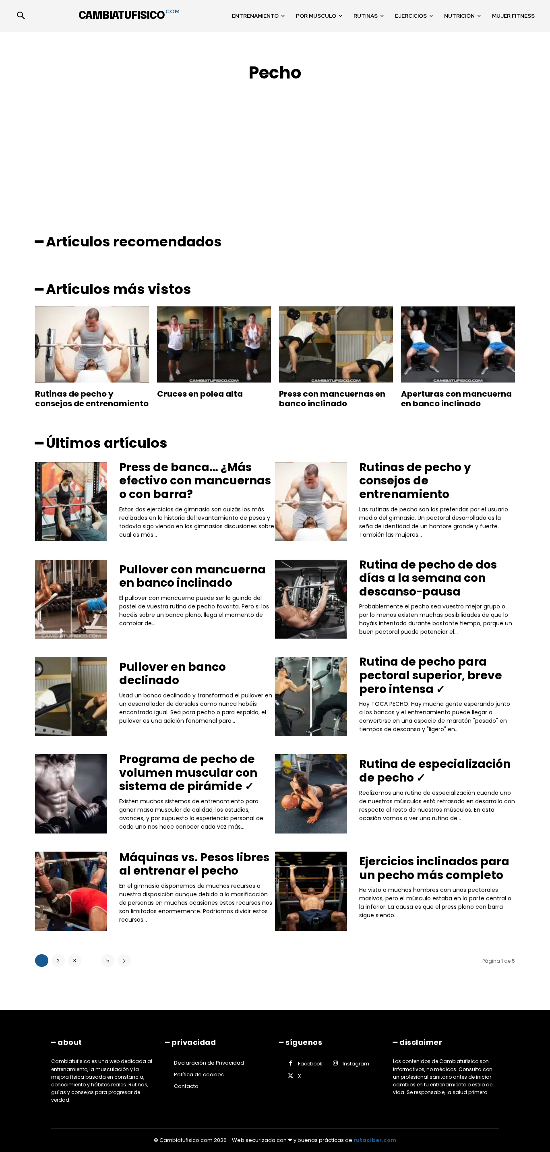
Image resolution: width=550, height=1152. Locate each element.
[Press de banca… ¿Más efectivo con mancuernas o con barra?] (71, 502)
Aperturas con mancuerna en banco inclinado (456, 398)
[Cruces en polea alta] (214, 344)
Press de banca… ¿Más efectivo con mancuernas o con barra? (195, 480)
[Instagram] (335, 1064)
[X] (290, 1076)
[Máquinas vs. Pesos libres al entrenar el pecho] (71, 891)
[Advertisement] (275, 149)
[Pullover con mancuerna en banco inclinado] (71, 599)
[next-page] (124, 960)
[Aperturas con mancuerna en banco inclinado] (458, 344)
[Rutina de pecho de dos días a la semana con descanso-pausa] (311, 599)
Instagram (356, 1063)
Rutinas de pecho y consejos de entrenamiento (92, 398)
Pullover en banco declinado (172, 674)
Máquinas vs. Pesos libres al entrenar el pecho (194, 864)
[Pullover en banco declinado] (71, 696)
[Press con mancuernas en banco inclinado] (336, 344)
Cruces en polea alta (200, 393)
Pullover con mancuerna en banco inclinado (192, 576)
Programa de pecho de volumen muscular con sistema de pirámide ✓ (188, 772)
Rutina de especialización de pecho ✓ (435, 771)
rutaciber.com (375, 1140)
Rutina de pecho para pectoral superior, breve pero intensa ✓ (430, 675)
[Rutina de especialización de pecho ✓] (311, 793)
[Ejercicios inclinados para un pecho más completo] (311, 891)
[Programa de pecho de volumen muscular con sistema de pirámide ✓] (71, 793)
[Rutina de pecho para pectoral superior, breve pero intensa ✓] (311, 696)
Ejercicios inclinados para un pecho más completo (434, 868)
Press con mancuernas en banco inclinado (332, 398)
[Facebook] (290, 1064)
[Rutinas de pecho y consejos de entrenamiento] (92, 344)
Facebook (310, 1063)
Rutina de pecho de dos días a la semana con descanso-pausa (428, 578)
